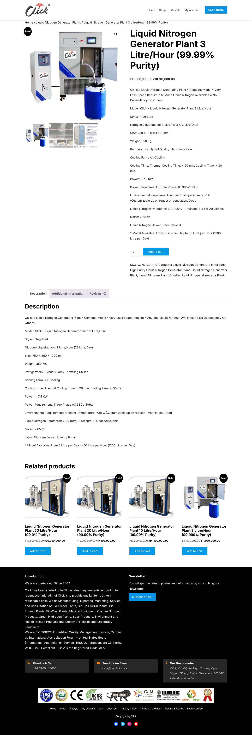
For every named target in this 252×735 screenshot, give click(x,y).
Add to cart (156, 251)
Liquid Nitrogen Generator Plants (58, 22)
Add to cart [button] (37, 551)
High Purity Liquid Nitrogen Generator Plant (160, 270)
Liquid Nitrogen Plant (153, 275)
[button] (116, 34)
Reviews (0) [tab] (98, 293)
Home (29, 22)
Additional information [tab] (68, 293)
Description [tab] (38, 293)
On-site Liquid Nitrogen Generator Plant (196, 275)
